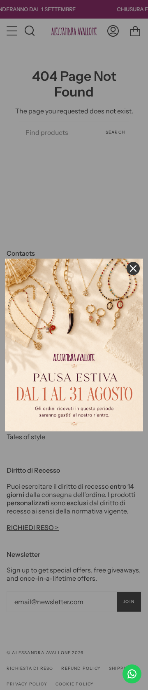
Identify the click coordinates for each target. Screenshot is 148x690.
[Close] (133, 268)
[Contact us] (132, 673)
